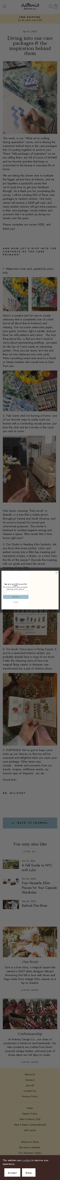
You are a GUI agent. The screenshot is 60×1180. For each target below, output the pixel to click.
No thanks (15, 602)
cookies (26, 1160)
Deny (29, 1172)
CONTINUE (15, 597)
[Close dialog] (57, 572)
